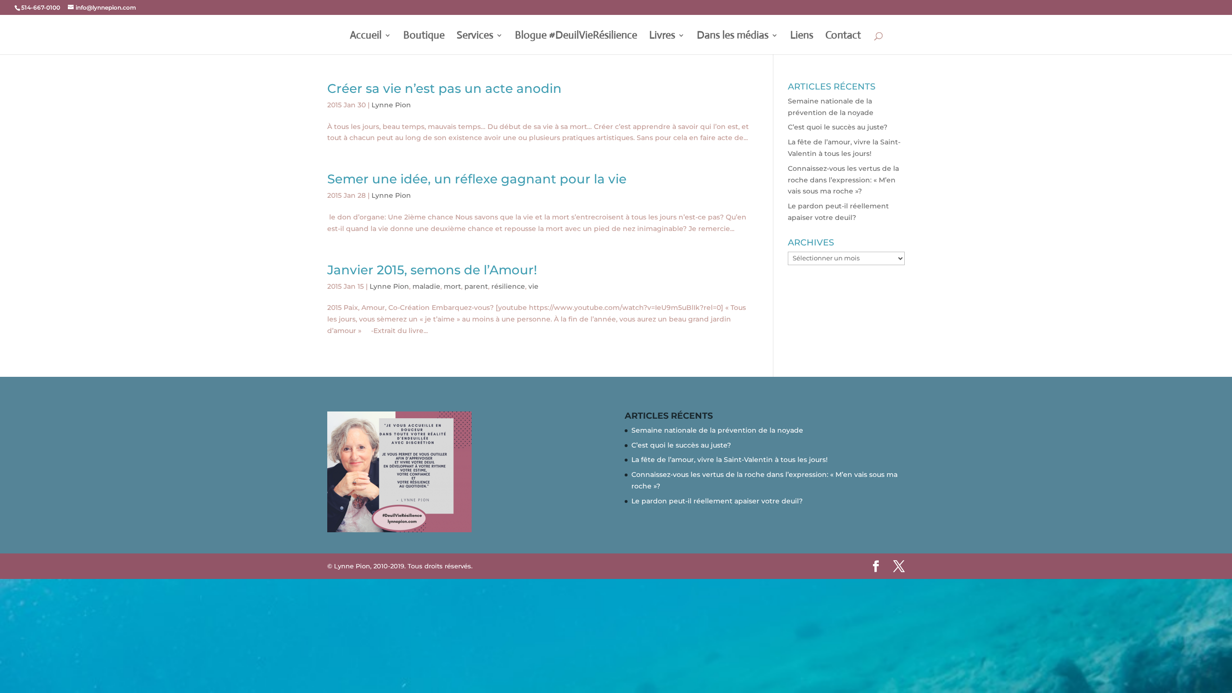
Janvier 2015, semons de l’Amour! (432, 270)
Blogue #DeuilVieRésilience (576, 36)
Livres (662, 36)
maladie (426, 286)
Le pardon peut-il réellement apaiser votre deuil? (717, 501)
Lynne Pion (391, 105)
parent (476, 286)
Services (475, 36)
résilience (508, 286)
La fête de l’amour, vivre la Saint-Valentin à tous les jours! (729, 459)
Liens (801, 36)
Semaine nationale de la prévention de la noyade (717, 430)
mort (452, 286)
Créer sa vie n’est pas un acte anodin (444, 88)
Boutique (424, 36)
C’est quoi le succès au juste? (837, 127)
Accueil (366, 36)
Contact (843, 36)
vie (533, 286)
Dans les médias (733, 36)
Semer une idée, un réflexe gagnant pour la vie (477, 179)
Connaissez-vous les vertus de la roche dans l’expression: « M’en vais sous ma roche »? (843, 180)
